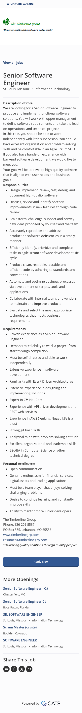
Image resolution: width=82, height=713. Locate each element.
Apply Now (41, 561)
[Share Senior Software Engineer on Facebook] (14, 670)
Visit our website (22, 4)
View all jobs (13, 62)
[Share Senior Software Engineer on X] (22, 670)
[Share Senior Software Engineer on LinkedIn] (6, 670)
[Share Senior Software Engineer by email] (29, 670)
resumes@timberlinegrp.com (25, 540)
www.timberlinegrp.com (21, 535)
